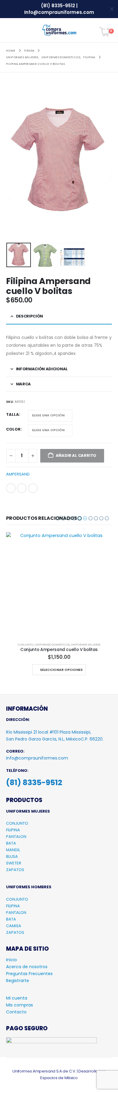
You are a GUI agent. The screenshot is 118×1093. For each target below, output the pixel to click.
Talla (12, 414)
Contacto (16, 1012)
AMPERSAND (18, 474)
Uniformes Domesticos (52, 644)
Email (33, 488)
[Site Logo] (59, 30)
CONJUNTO (17, 823)
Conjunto (25, 644)
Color (13, 429)
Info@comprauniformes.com (59, 12)
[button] (10, 30)
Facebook (11, 488)
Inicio (11, 960)
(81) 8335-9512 (58, 5)
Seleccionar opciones (61, 669)
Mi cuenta (16, 998)
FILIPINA (13, 830)
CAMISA (13, 926)
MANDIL (13, 850)
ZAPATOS (15, 870)
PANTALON (16, 836)
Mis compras (19, 1005)
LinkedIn (22, 488)
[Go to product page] (59, 585)
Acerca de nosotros (27, 967)
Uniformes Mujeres (85, 644)
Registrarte (17, 981)
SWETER (13, 863)
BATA (11, 843)
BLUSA (12, 856)
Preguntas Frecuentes (29, 974)
